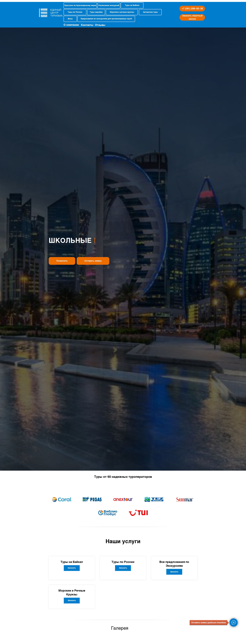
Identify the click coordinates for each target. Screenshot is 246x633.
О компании (71, 24)
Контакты (87, 24)
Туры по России (123, 562)
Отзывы (100, 24)
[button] (192, 17)
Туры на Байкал (72, 562)
